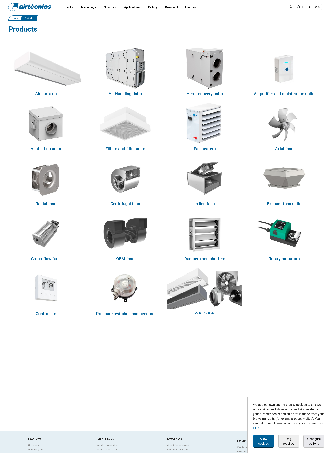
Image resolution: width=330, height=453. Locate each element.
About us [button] (191, 7)
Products (34, 439)
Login (315, 7)
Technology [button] (89, 7)
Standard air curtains (107, 445)
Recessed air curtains (108, 449)
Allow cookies (263, 441)
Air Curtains (105, 439)
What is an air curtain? (247, 447)
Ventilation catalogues (178, 449)
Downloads (172, 7)
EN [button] (302, 7)
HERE (257, 428)
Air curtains (33, 445)
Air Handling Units (36, 449)
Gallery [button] (153, 7)
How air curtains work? (247, 451)
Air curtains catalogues (178, 445)
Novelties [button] (110, 7)
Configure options (314, 441)
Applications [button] (132, 7)
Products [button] (67, 7)
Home (15, 18)
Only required (288, 441)
